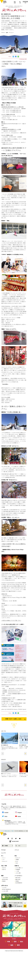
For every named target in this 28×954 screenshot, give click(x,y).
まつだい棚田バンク (19, 867)
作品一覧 (4, 867)
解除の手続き (18, 879)
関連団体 (4, 881)
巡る (16, 855)
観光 (21, 941)
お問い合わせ (4, 885)
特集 (8, 941)
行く (2, 855)
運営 (18, 945)
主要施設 (17, 859)
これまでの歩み (5, 877)
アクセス (3, 849)
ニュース (3, 852)
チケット (4, 857)
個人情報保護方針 (19, 882)
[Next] (25, 753)
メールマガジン (18, 875)
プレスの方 (4, 887)
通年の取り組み (5, 879)
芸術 (15, 941)
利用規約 (17, 881)
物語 (12, 945)
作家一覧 (4, 869)
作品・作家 (4, 865)
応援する (17, 865)
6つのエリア (18, 857)
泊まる (17, 863)
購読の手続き (18, 877)
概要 (2, 875)
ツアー (3, 859)
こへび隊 (17, 871)
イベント (17, 849)
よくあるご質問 (5, 891)
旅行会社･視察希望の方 (6, 889)
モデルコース (4, 861)
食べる (17, 861)
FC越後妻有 (18, 869)
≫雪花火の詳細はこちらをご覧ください (11, 620)
